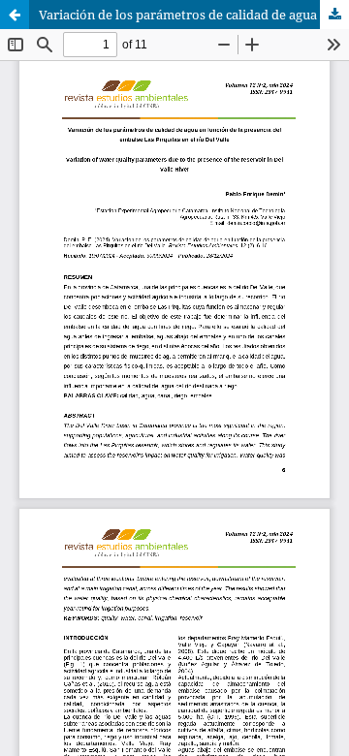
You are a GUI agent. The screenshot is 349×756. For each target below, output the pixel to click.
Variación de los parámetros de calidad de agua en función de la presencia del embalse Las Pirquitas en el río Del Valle (194, 14)
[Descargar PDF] (334, 14)
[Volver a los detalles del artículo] (14, 14)
